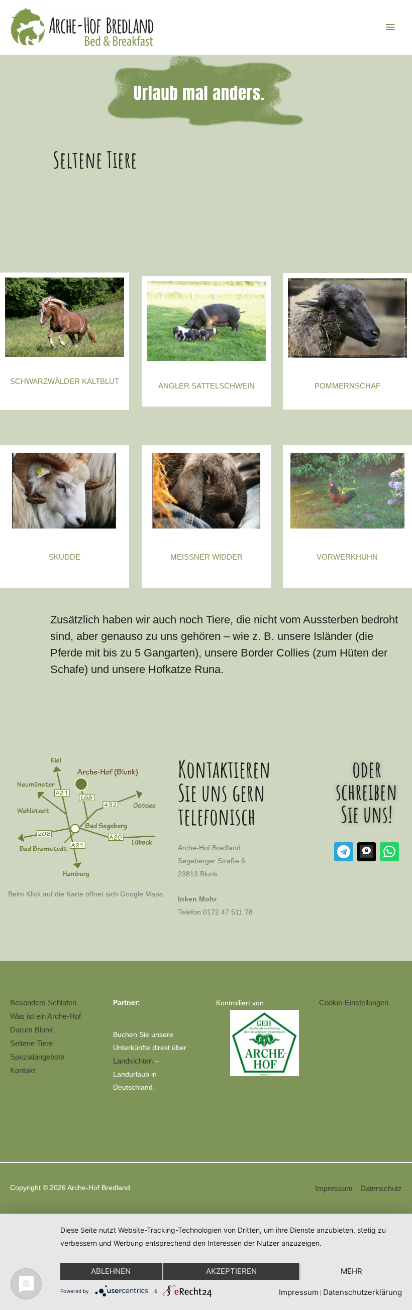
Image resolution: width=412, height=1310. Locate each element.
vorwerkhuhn (347, 557)
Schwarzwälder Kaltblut (64, 381)
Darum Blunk (31, 1029)
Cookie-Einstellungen (353, 1002)
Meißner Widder (206, 557)
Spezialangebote (37, 1057)
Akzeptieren (231, 1271)
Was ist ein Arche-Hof (45, 1016)
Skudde (64, 557)
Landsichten (133, 1061)
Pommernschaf (347, 385)
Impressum (334, 1188)
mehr (351, 1271)
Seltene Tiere (31, 1043)
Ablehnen (111, 1271)
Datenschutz (381, 1188)
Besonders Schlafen (43, 1002)
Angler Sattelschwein (206, 385)
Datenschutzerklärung (362, 1292)
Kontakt (22, 1070)
